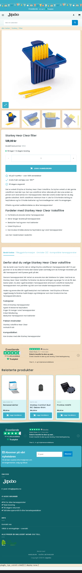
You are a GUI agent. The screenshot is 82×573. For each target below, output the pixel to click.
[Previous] (6, 69)
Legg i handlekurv (43, 168)
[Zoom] (5, 105)
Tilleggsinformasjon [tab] (25, 252)
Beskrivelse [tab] (8, 252)
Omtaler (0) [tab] (42, 252)
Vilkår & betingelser (46, 554)
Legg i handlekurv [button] (16, 415)
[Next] (76, 69)
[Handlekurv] (79, 15)
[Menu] (3, 15)
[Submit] (75, 22)
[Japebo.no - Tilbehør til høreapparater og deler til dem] (13, 15)
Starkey (14, 28)
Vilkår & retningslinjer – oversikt (15, 528)
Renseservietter (10, 405)
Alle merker (6, 28)
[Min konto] (74, 15)
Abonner (68, 454)
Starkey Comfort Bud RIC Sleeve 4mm (40, 406)
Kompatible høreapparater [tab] (63, 252)
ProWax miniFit (64, 405)
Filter (21, 28)
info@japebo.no (14, 489)
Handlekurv (32, 554)
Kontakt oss (7, 524)
